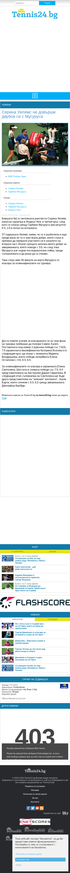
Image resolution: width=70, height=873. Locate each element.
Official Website (8, 698)
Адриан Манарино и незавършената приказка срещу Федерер (27, 577)
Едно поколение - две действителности (25, 568)
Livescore (21, 698)
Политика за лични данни (35, 794)
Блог (35, 547)
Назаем (52, 551)
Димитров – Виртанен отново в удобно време (30, 642)
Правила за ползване (35, 786)
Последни (52, 619)
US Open (14, 685)
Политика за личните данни (29, 854)
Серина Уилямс (15, 188)
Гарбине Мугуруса (17, 191)
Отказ (18, 865)
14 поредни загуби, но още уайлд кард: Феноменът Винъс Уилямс (30, 560)
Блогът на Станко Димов (26, 556)
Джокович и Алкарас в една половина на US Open (28, 658)
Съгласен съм (22, 859)
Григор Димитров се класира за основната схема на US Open (30, 633)
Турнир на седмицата (35, 679)
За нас (35, 798)
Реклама (35, 790)
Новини (6, 105)
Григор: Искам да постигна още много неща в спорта (30, 650)
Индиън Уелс (14, 210)
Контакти (35, 802)
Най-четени (17, 619)
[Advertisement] (35, 55)
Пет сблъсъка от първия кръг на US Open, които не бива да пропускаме (29, 626)
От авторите (17, 551)
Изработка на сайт (52, 813)
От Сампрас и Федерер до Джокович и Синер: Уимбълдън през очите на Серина (30, 588)
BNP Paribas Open (17, 176)
